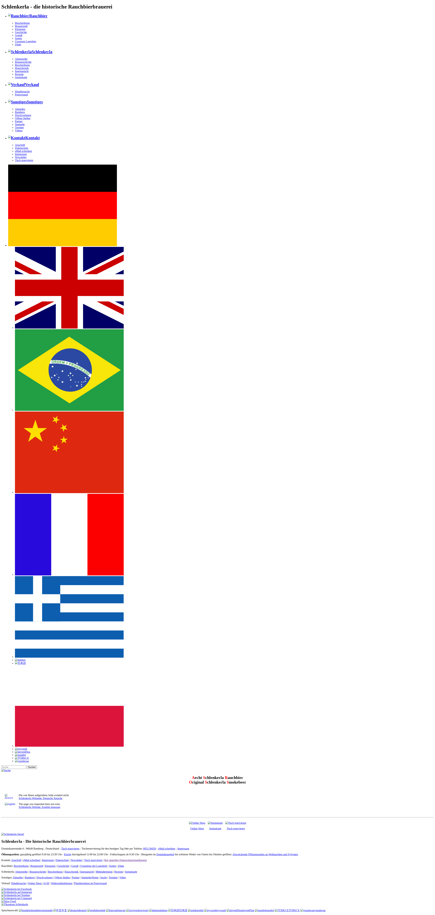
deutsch (83, 910)
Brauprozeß (21, 26)
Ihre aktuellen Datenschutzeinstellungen (125, 860)
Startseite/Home (89, 877)
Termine (19, 127)
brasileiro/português (42, 910)
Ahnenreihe (21, 58)
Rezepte (19, 74)
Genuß (18, 35)
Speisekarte (21, 77)
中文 (64, 910)
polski (200, 910)
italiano (164, 910)
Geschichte (21, 32)
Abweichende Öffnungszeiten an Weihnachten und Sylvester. (265, 854)
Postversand (21, 94)
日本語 (183, 910)
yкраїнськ (320, 910)
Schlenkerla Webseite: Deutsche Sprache (40, 798)
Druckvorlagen (23, 115)
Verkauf (32, 84)
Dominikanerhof (165, 854)
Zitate (18, 44)
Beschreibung (22, 23)
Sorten (18, 38)
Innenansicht (22, 71)
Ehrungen (20, 29)
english (101, 910)
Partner (19, 121)
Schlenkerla (42, 51)
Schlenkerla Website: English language (39, 807)
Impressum (21, 154)
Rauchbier (38, 16)
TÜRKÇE (294, 910)
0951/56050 (149, 848)
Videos (18, 130)
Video (122, 877)
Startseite (20, 124)
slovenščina (248, 910)
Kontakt (32, 138)
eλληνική (144, 910)
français (121, 910)
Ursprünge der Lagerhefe (93, 865)
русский (221, 910)
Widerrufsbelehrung (61, 883)
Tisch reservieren (24, 160)
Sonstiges (35, 102)
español (270, 910)
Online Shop (197, 828)
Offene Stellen (22, 118)
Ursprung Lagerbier (25, 41)
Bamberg (20, 112)
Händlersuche (22, 91)
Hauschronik (22, 68)
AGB (46, 883)
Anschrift (20, 145)
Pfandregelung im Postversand (90, 883)
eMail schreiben (23, 151)
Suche (103, 877)
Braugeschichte (23, 62)
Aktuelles (20, 109)
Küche (67, 854)
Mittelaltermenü (104, 871)
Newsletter (21, 157)
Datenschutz (21, 148)
